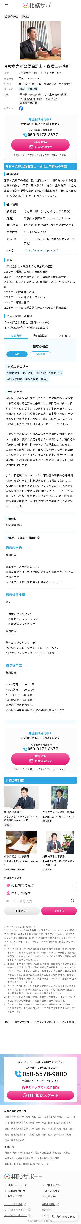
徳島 (19, 1134)
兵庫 (31, 1128)
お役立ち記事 (15, 1196)
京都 (25, 1128)
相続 (17, 354)
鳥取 (7, 1134)
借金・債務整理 (43, 1152)
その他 (45, 1164)
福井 (68, 1122)
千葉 (73, 1116)
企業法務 (9, 1158)
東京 (52, 1116)
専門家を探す (22, 1021)
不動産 (66, 1152)
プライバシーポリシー (15, 1215)
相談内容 (16, 335)
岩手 (21, 1116)
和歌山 (51, 1128)
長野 (50, 1122)
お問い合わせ (52, 1196)
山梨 (56, 1122)
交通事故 (28, 1152)
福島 (46, 1116)
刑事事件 (27, 1164)
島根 (13, 1134)
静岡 (31, 1122)
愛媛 (31, 1134)
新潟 (62, 1122)
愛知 (25, 1122)
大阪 (19, 1128)
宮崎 (7, 1140)
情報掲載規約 (48, 1204)
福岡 (44, 1134)
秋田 (34, 1116)
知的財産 (54, 1158)
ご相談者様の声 (16, 1190)
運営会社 (46, 1209)
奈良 (44, 1128)
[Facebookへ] (21, 108)
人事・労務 (43, 1158)
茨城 (7, 1122)
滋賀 (38, 1128)
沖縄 (21, 1140)
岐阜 (38, 1122)
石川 (13, 1128)
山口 (71, 1128)
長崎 (56, 1134)
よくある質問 (52, 1190)
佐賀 (50, 1134)
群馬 (19, 1122)
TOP (7, 1021)
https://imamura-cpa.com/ (41, 250)
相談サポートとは (18, 1185)
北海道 (8, 1116)
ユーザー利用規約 (13, 1204)
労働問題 (57, 1152)
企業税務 (41, 354)
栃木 (13, 1122)
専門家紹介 (40, 335)
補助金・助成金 (13, 1164)
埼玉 (67, 1116)
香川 (25, 1134)
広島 (58, 1128)
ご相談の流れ (52, 1185)
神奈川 (59, 1116)
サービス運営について (15, 1209)
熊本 (62, 1134)
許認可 (36, 1164)
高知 (38, 1134)
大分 (68, 1134)
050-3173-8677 (43, 134)
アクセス (64, 335)
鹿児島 (14, 1140)
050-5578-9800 (44, 1074)
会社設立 (31, 1158)
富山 (7, 1128)
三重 (44, 1122)
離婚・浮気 (10, 1152)
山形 (40, 1116)
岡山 (65, 1128)
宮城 (28, 1116)
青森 (15, 1116)
